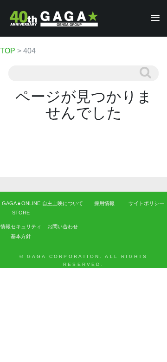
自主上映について (62, 203)
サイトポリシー (146, 203)
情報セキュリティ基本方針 (20, 231)
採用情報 (104, 203)
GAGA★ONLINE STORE (21, 207)
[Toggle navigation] (152, 18)
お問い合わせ (62, 226)
